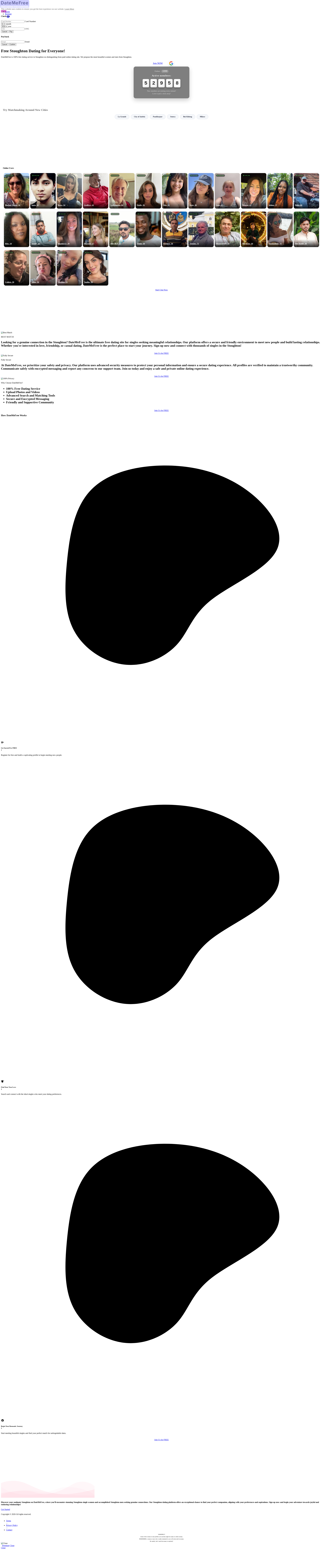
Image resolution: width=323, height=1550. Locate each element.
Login (7, 12)
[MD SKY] (122, 229)
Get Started (5, 1509)
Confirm (12, 44)
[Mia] (174, 191)
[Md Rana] (253, 229)
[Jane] (227, 191)
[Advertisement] (161, 142)
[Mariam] (95, 229)
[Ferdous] (174, 229)
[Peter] (306, 191)
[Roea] (69, 191)
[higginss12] (69, 229)
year (9, 26)
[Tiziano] (201, 229)
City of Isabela (139, 117)
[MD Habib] (306, 229)
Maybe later (161, 798)
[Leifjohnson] (122, 191)
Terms (8, 1521)
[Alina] (43, 268)
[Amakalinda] (280, 229)
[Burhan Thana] (16, 191)
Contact (9, 1530)
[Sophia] (95, 268)
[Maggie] (253, 191)
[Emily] (148, 191)
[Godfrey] (95, 191)
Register (8, 14)
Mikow (202, 117)
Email (27, 42)
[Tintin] (148, 229)
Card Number (30, 21)
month (8, 24)
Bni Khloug (187, 117)
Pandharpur (157, 117)
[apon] (43, 191)
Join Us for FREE (161, 353)
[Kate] (201, 191)
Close (12, 1545)
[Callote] (16, 268)
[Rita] (16, 229)
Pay (11, 32)
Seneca (172, 117)
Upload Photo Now (162, 792)
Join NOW (158, 63)
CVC (27, 29)
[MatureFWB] (227, 229)
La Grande (122, 117)
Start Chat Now (161, 290)
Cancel (4, 32)
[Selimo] (280, 191)
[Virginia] (69, 268)
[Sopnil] (43, 229)
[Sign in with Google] (171, 63)
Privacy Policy (12, 1525)
